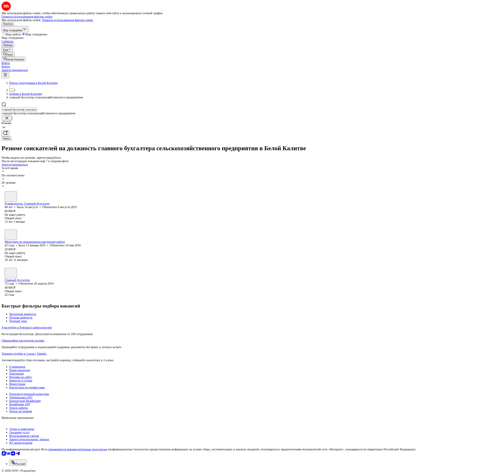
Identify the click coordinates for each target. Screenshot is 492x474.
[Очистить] (7, 118)
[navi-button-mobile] (5, 75)
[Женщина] (11, 196)
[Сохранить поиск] (5, 133)
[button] (6, 63)
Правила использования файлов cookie (67, 20)
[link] (8, 54)
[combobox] (19, 110)
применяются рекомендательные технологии (77, 449)
